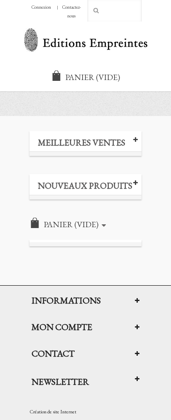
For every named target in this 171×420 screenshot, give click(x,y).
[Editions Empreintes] (85, 41)
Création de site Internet (52, 411)
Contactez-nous (71, 11)
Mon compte (62, 327)
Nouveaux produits (85, 185)
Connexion (41, 7)
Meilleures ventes (81, 142)
